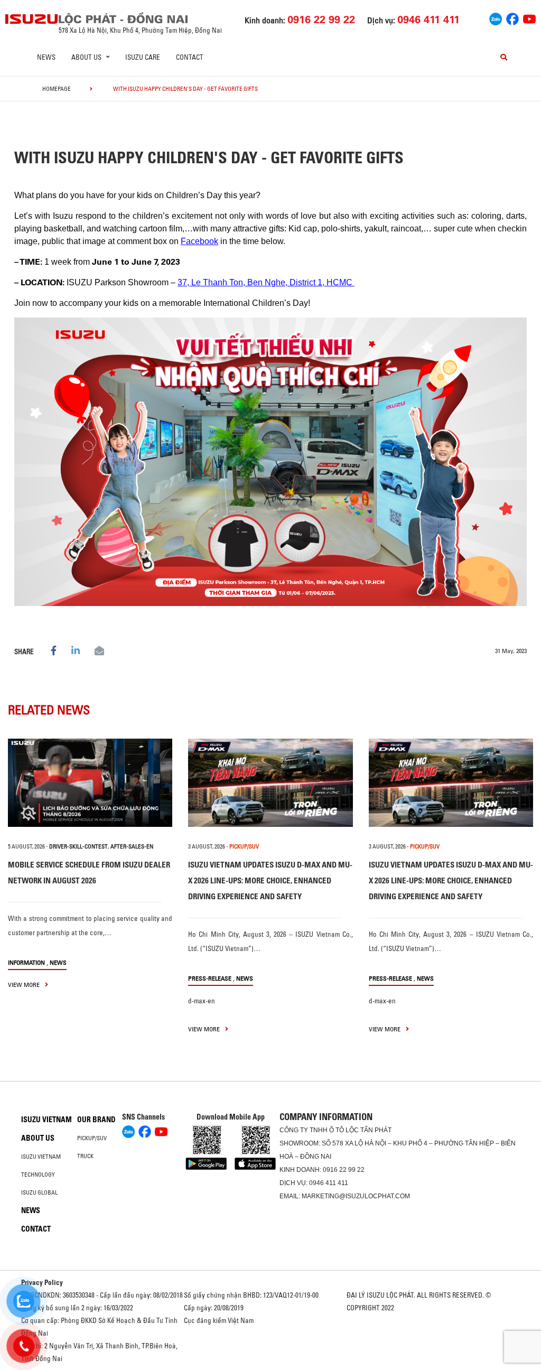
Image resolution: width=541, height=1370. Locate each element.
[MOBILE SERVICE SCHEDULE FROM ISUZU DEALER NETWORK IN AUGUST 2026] (90, 783)
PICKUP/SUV (244, 846)
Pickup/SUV (92, 1138)
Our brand (96, 1119)
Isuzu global (39, 1192)
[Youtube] (529, 18)
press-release (209, 978)
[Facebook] (512, 18)
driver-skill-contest (78, 846)
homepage (56, 88)
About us (37, 1138)
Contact (189, 57)
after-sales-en (131, 846)
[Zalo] (495, 18)
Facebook (199, 241)
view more (24, 985)
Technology (38, 1174)
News (46, 57)
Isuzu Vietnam (46, 1119)
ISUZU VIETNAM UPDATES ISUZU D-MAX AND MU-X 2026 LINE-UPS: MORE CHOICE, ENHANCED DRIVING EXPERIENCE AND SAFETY (270, 880)
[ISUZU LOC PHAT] (32, 19)
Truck (85, 1156)
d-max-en (201, 1000)
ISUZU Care (142, 57)
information (26, 962)
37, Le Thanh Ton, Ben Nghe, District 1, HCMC (266, 282)
